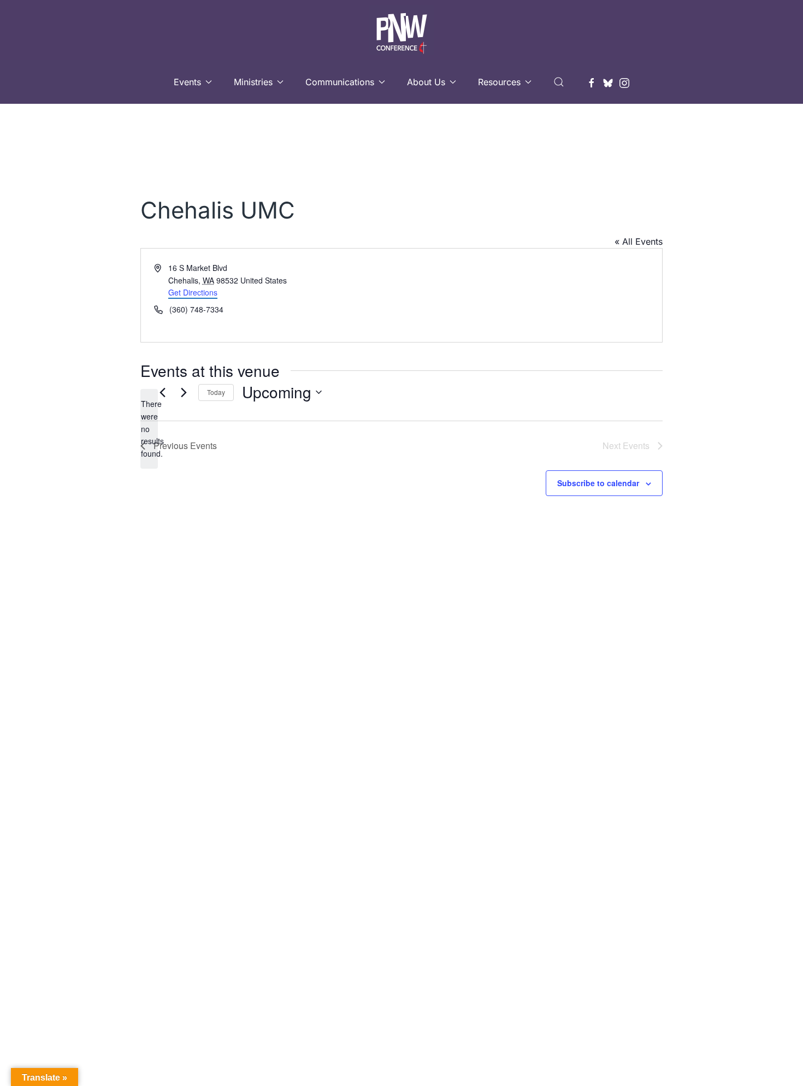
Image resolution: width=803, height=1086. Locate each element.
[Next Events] (183, 392)
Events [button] (187, 81)
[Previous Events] (162, 392)
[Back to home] (401, 30)
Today (216, 392)
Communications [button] (339, 81)
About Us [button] (426, 81)
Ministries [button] (253, 81)
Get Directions (192, 292)
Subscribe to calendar (598, 482)
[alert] (149, 428)
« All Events (639, 241)
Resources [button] (499, 81)
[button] (558, 82)
